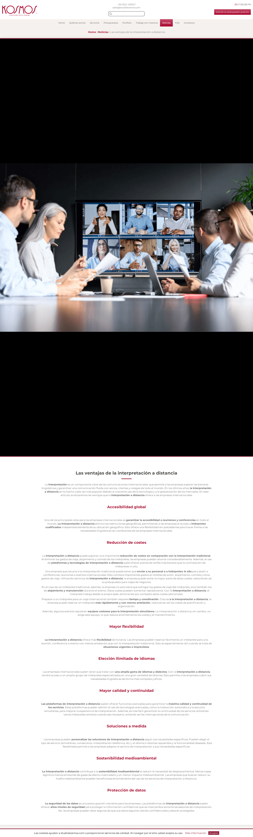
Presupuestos (111, 23)
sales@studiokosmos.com (126, 7)
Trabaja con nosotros (147, 23)
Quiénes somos (77, 23)
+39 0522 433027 (126, 4)
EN (242, 4)
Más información (195, 833)
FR (249, 4)
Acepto (213, 833)
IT (239, 4)
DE (245, 4)
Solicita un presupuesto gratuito (232, 12)
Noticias (166, 23)
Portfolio (126, 23)
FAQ (177, 23)
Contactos (189, 23)
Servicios (94, 23)
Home (61, 23)
